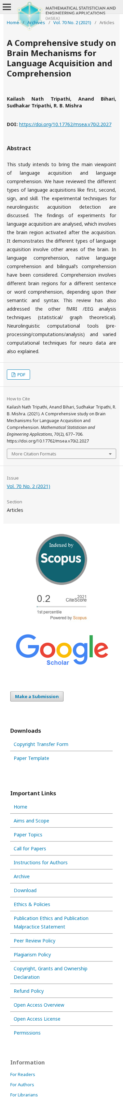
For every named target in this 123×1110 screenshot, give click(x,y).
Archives (36, 22)
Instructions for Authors (41, 862)
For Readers (22, 1074)
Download (25, 890)
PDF (20, 374)
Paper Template (31, 758)
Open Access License (37, 1019)
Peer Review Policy (34, 940)
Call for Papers (30, 848)
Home (13, 22)
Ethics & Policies (32, 904)
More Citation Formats (34, 454)
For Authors (22, 1084)
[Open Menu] (7, 7)
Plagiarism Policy (32, 954)
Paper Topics (28, 834)
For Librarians (24, 1095)
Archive (22, 876)
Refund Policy (29, 991)
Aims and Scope (31, 820)
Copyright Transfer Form (41, 744)
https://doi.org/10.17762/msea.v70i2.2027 (65, 124)
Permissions (27, 1032)
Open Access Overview (39, 1005)
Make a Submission (37, 696)
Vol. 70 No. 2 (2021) (72, 22)
